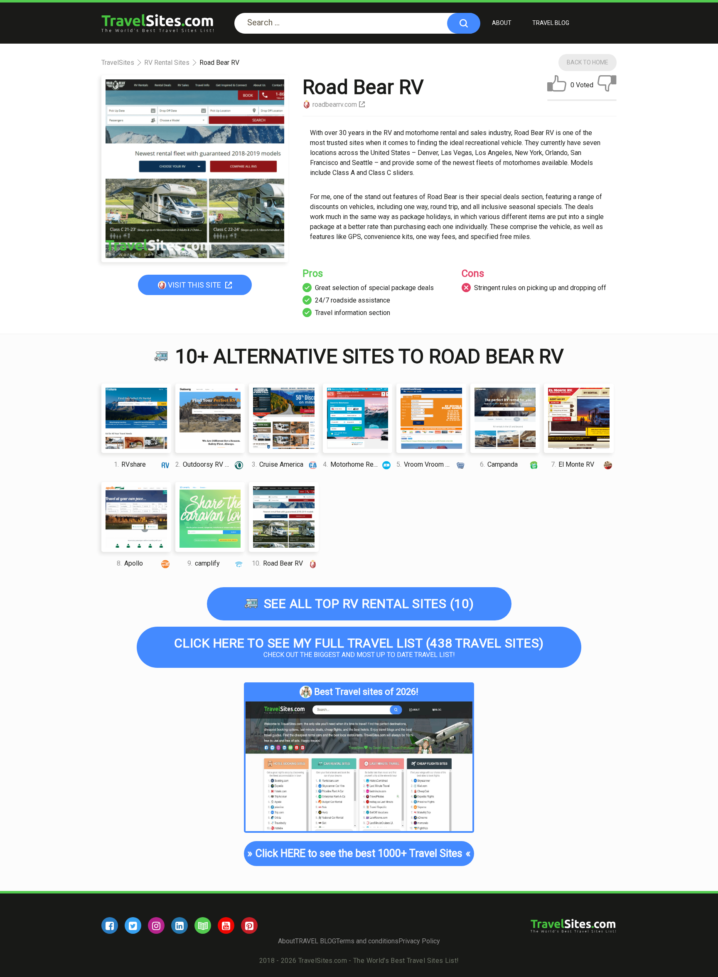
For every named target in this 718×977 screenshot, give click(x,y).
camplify (203, 563)
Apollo (130, 563)
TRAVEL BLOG (550, 23)
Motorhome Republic (357, 464)
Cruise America (277, 464)
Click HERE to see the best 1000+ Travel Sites (359, 853)
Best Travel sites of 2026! (366, 692)
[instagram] (156, 925)
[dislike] (607, 85)
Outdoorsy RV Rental (209, 464)
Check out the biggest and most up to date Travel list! (359, 647)
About (501, 23)
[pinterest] (249, 925)
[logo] (157, 23)
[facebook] (109, 925)
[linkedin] (179, 925)
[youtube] (226, 925)
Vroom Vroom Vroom (430, 464)
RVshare (130, 464)
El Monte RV (572, 464)
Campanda (499, 464)
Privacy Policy (419, 941)
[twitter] (133, 925)
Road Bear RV (277, 563)
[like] (556, 85)
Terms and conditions (367, 941)
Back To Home (587, 62)
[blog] (202, 925)
